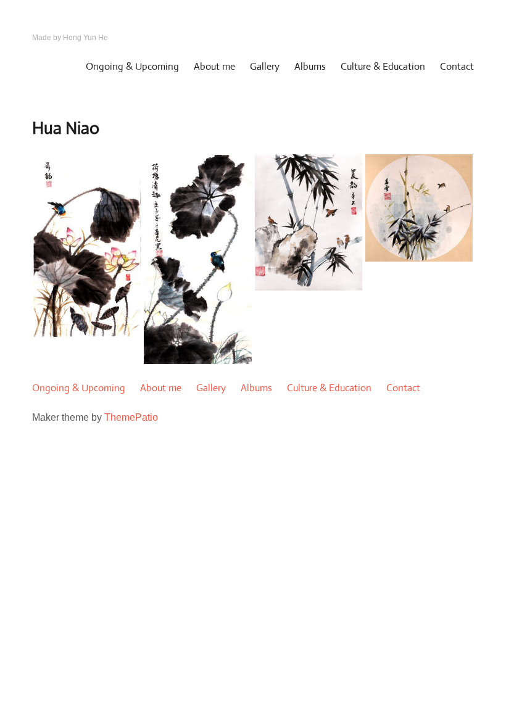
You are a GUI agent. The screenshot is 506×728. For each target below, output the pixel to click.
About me (214, 66)
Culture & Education (383, 66)
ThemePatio (131, 417)
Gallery (265, 66)
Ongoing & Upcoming (132, 66)
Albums (310, 66)
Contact (457, 66)
